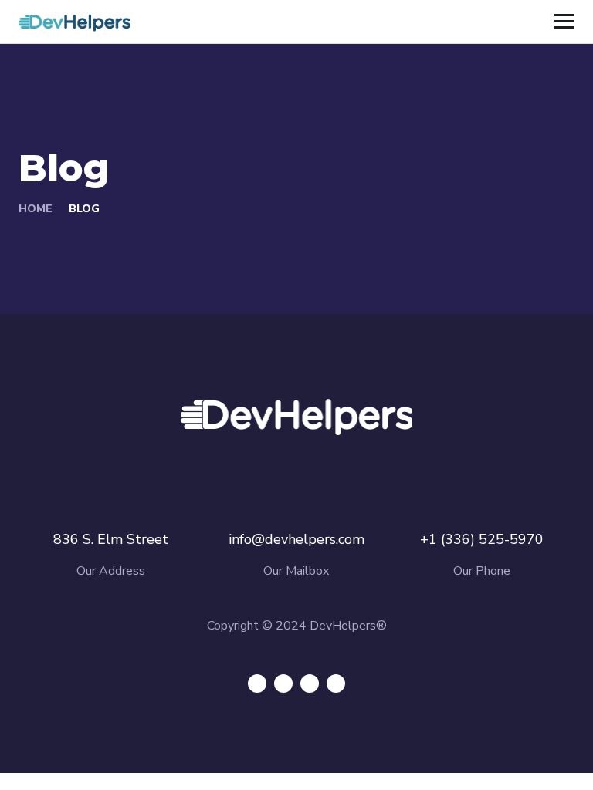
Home (36, 208)
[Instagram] (336, 683)
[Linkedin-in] (309, 683)
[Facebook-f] (283, 683)
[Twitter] (257, 683)
